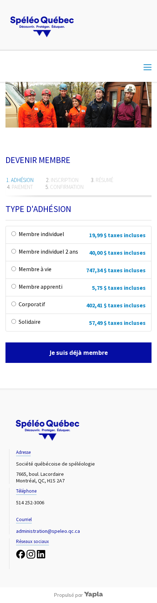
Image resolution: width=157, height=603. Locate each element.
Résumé (104, 180)
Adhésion (22, 180)
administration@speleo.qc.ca (48, 531)
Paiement (22, 186)
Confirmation (67, 186)
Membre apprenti (40, 286)
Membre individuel (41, 234)
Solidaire (30, 321)
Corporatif (32, 304)
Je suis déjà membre (79, 353)
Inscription (64, 180)
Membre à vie (35, 269)
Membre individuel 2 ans (48, 251)
